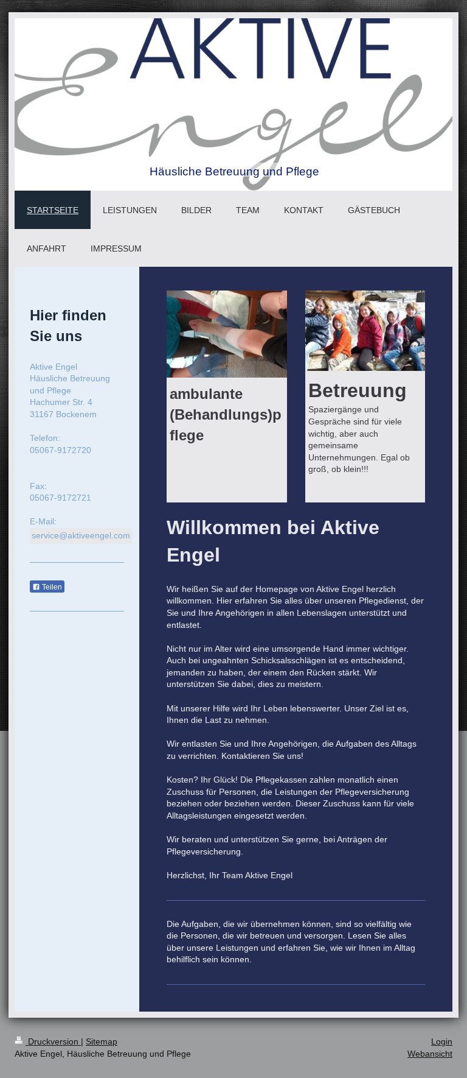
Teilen (51, 587)
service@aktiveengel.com (81, 535)
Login (441, 1041)
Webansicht (429, 1054)
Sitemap (101, 1041)
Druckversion (53, 1041)
